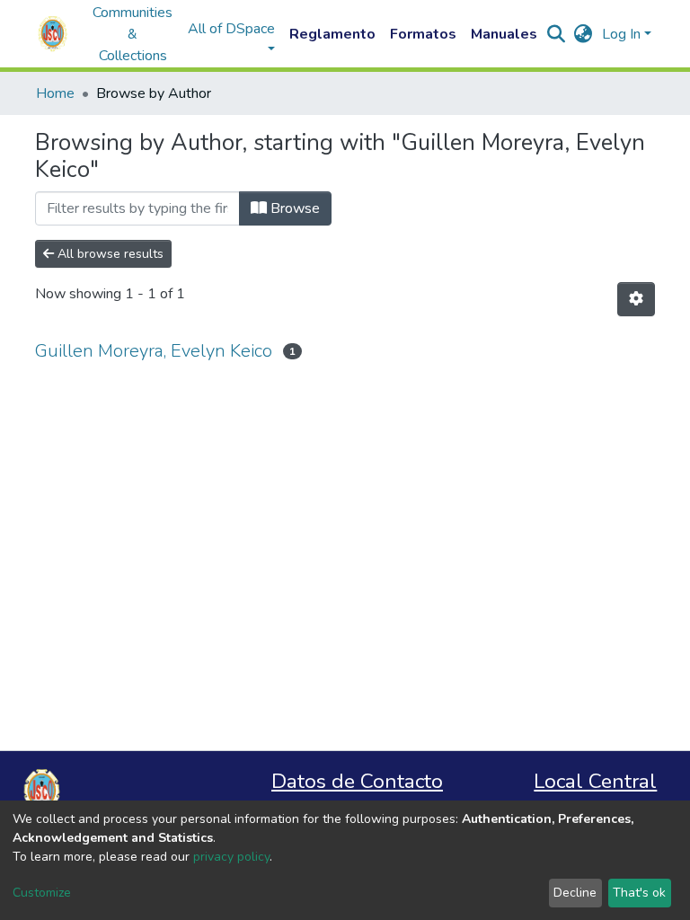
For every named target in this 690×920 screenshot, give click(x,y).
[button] (583, 34)
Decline (575, 892)
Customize (42, 892)
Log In (621, 34)
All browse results (109, 253)
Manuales (504, 34)
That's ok (639, 892)
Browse (293, 208)
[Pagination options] (636, 299)
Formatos (423, 34)
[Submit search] (556, 34)
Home (55, 93)
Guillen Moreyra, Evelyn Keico (153, 351)
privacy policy (231, 856)
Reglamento (332, 34)
